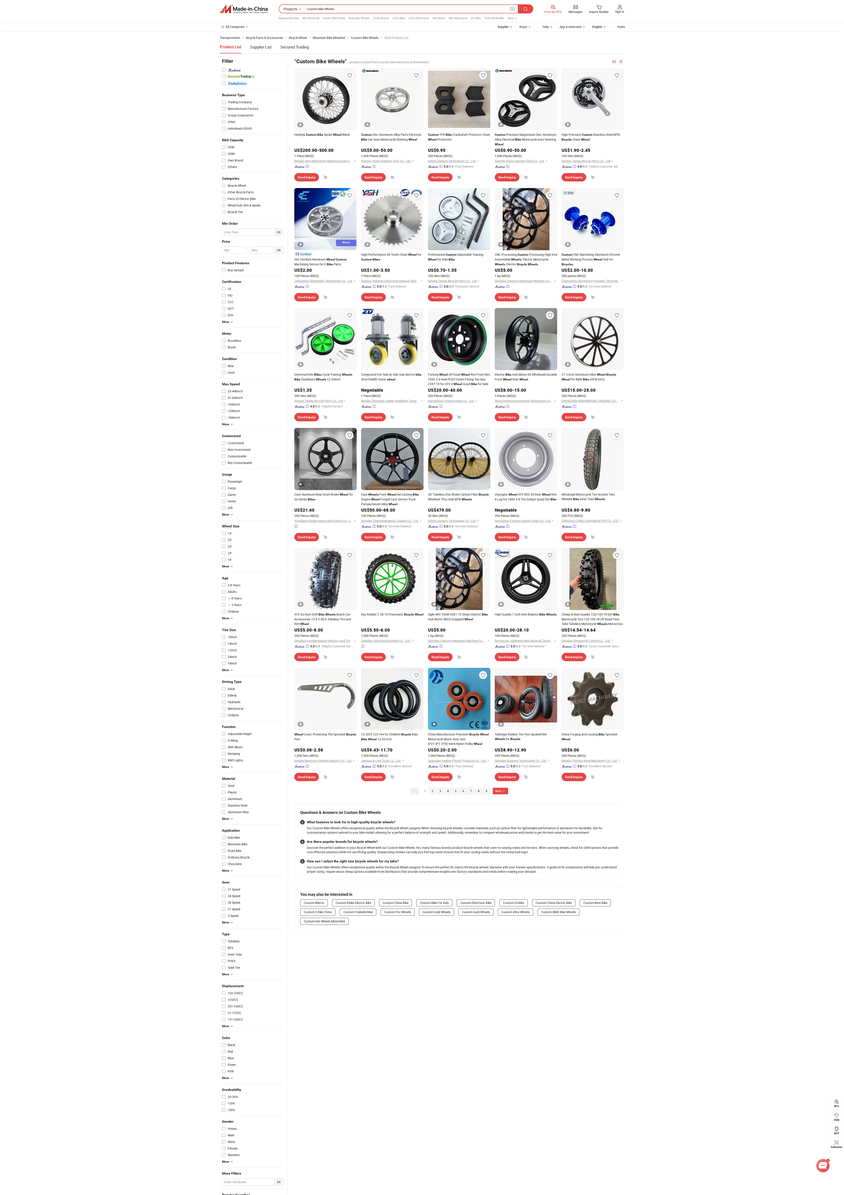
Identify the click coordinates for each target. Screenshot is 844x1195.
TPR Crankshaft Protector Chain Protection (459, 136)
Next (498, 791)
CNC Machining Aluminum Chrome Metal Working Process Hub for (591, 259)
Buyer (523, 27)
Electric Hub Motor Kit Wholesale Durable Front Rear (526, 376)
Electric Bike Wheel (334, 18)
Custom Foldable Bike (358, 912)
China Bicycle (381, 18)
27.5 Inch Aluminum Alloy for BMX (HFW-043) (589, 376)
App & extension (571, 27)
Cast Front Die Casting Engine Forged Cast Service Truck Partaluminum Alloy (390, 499)
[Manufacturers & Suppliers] (244, 9)
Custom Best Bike (595, 903)
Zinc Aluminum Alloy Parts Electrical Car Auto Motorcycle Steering (391, 136)
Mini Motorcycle (458, 18)
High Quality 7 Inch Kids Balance (526, 614)
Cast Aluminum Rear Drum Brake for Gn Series (323, 496)
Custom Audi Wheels (476, 912)
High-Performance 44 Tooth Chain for (391, 256)
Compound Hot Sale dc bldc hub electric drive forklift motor (391, 376)
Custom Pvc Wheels (397, 912)
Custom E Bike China (318, 912)
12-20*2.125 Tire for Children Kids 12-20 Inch (389, 736)
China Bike (398, 18)
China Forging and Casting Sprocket (589, 736)
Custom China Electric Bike (554, 903)
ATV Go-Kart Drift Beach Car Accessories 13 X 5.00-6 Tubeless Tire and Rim (322, 619)
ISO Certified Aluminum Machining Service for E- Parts (320, 261)
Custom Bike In (314, 903)
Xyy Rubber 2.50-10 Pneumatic (392, 614)
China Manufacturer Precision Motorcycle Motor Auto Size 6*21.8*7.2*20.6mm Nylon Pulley (458, 739)
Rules (621, 27)
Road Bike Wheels (359, 18)
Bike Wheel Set (311, 18)
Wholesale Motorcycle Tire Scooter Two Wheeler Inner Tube (588, 496)
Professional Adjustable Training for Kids (455, 256)
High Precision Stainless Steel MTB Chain (591, 136)
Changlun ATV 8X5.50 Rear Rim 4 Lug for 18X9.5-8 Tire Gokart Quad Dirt (526, 496)
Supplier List (261, 47)
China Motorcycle (418, 18)
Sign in (619, 11)
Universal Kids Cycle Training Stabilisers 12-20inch (323, 376)
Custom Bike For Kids (434, 903)
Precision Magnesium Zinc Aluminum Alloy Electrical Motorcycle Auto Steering (525, 139)
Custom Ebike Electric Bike (353, 903)
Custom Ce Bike (513, 903)
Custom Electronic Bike (475, 903)
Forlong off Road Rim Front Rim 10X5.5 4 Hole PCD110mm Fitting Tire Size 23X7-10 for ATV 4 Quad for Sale (459, 379)
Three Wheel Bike (494, 18)
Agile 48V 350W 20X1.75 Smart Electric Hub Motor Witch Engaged (458, 616)
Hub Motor (439, 18)
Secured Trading (294, 47)
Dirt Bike (476, 18)
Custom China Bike (395, 903)
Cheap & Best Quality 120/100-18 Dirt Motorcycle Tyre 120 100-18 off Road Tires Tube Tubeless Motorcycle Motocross (592, 619)
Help (546, 27)
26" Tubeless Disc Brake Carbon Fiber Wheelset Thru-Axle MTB (458, 496)
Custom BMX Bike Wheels (558, 912)
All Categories (235, 27)
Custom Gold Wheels (436, 912)
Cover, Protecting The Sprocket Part (325, 736)
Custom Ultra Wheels (515, 912)
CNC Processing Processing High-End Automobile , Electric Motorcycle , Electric (526, 259)
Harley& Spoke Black (322, 134)
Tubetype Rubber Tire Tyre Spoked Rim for (521, 736)
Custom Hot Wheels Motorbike (324, 921)
